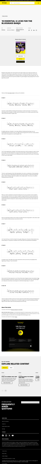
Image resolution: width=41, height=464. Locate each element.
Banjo (16, 316)
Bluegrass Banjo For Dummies (20, 30)
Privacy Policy (4, 453)
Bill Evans (3, 29)
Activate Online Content (6, 426)
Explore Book (20, 56)
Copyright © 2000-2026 (6, 460)
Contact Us (4, 423)
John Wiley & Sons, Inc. (14, 460)
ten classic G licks (11, 93)
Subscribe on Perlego (20, 61)
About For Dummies (5, 421)
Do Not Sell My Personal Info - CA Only (8, 458)
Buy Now (20, 58)
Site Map (3, 428)
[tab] (5, 367)
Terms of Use (4, 451)
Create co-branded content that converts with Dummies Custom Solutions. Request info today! (20, 0)
